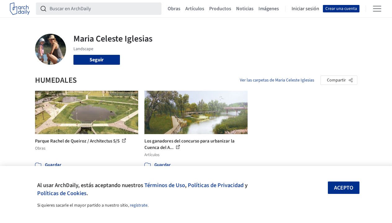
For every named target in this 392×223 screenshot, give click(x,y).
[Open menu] (377, 9)
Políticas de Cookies (61, 193)
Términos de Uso (164, 185)
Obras (174, 8)
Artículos (194, 8)
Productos (220, 8)
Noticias (244, 8)
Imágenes (268, 8)
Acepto (343, 188)
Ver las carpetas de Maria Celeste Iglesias (277, 80)
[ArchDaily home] (20, 8)
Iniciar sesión (305, 8)
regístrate (139, 205)
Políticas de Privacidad (216, 185)
